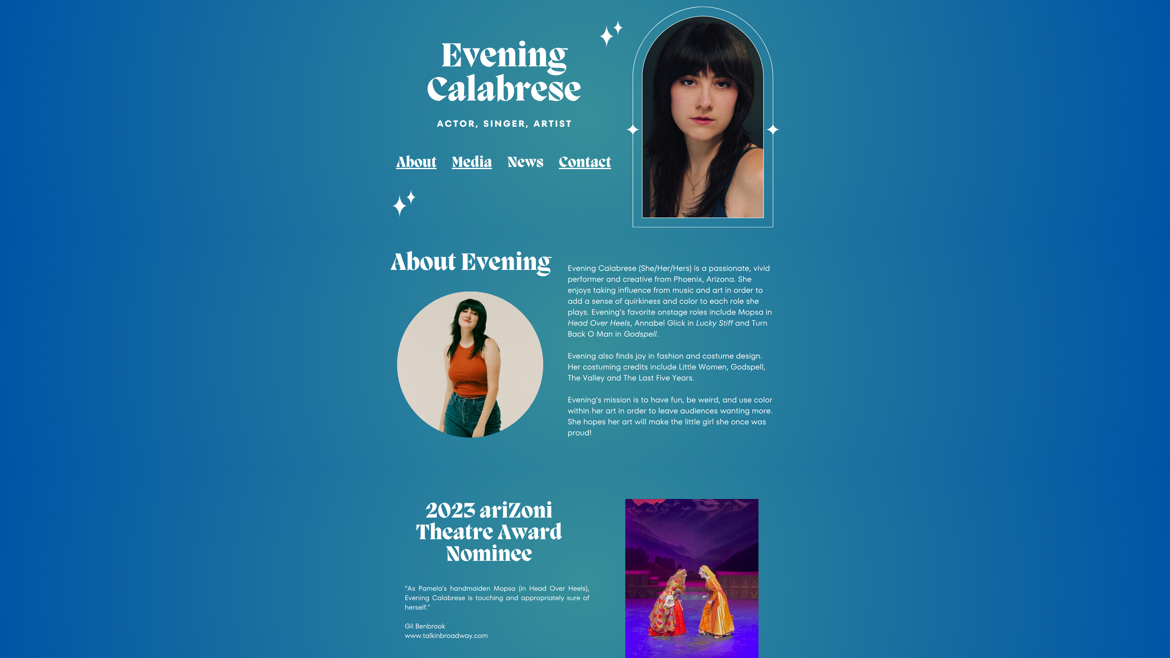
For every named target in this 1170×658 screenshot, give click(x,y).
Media (472, 163)
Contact (585, 163)
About (416, 163)
